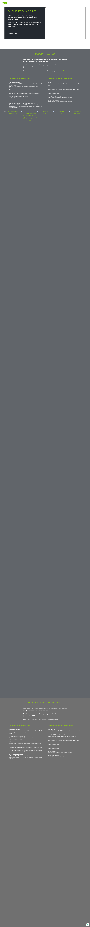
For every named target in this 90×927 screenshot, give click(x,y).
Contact (83, 2)
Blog (87, 2)
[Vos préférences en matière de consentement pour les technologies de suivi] (87, 924)
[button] (6, 116)
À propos (78, 2)
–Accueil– (47, 2)
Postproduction (58, 2)
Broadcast (52, 2)
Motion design (72, 2)
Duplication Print (65, 2)
